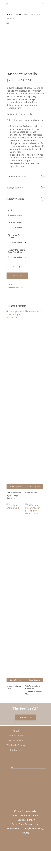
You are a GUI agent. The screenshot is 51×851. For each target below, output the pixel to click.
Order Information (16, 176)
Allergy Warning (15, 198)
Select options (15, 486)
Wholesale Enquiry (16, 745)
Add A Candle (15, 222)
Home (9, 14)
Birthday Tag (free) (15, 236)
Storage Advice (15, 187)
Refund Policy (16, 735)
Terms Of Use (16, 740)
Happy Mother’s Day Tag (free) (16, 250)
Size (10, 209)
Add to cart (17, 275)
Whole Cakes (21, 14)
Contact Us (16, 749)
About (16, 730)
